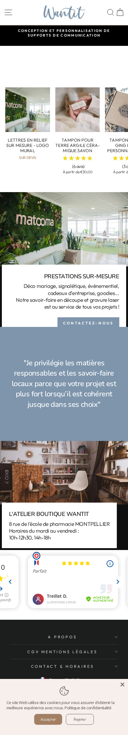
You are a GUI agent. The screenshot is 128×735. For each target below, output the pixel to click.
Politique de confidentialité (88, 708)
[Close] (122, 684)
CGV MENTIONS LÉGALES (62, 651)
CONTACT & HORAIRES (62, 666)
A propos (62, 636)
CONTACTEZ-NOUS (88, 323)
